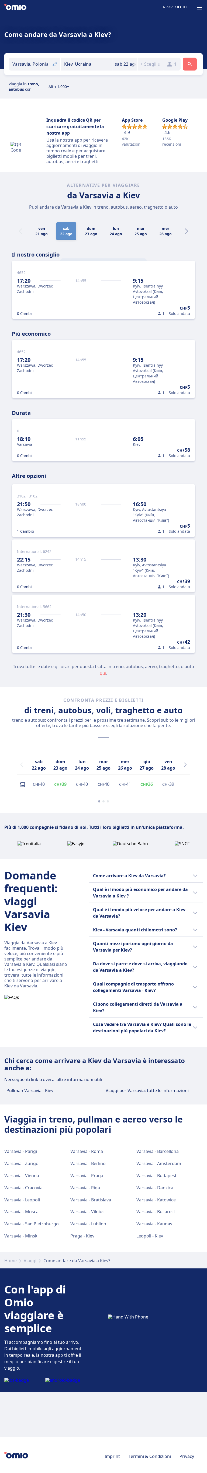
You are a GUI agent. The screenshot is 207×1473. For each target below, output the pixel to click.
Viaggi (30, 1261)
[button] (124, 64)
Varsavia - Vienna (21, 1176)
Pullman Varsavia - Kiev (29, 1090)
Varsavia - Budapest (156, 1176)
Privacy (187, 1456)
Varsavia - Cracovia (23, 1188)
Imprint (112, 1456)
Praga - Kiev (82, 1236)
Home (10, 1261)
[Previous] (21, 764)
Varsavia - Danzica (154, 1188)
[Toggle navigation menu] (199, 7)
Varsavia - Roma (86, 1151)
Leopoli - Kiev (149, 1236)
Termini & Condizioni (150, 1456)
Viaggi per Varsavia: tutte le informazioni (147, 1090)
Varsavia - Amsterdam (158, 1163)
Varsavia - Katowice (156, 1200)
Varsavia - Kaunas (154, 1224)
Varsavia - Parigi (20, 1151)
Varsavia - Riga (85, 1188)
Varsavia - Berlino (88, 1163)
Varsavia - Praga (86, 1176)
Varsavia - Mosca (21, 1212)
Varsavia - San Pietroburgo (31, 1224)
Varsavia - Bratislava (90, 1200)
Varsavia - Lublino (88, 1224)
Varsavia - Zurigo (21, 1163)
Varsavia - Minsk (20, 1236)
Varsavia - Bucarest (155, 1212)
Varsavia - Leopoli (22, 1200)
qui (103, 673)
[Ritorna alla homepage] (15, 7)
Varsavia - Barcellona (157, 1151)
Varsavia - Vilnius (87, 1212)
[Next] (186, 231)
